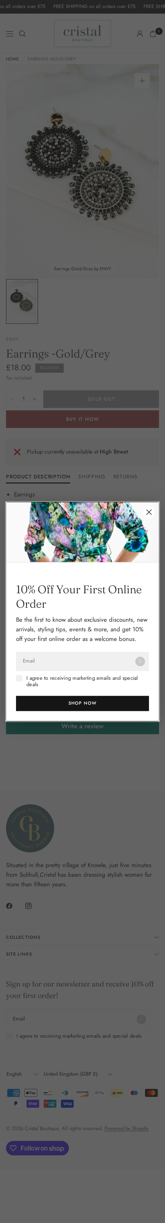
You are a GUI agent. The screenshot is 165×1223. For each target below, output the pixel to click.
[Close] (149, 512)
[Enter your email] (140, 661)
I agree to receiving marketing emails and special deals (82, 681)
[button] (82, 703)
